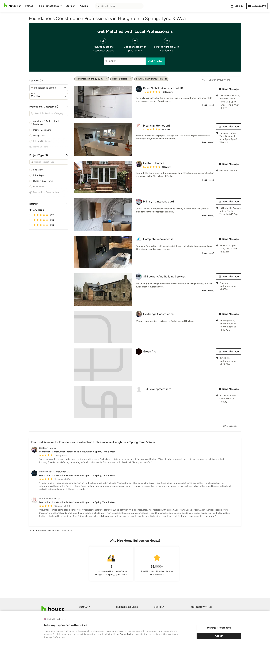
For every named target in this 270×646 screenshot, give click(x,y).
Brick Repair (39, 175)
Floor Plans (38, 186)
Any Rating (38, 210)
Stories (70, 5)
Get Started (155, 61)
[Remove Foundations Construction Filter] (166, 78)
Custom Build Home (43, 181)
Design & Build (40, 135)
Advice (84, 5)
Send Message (230, 88)
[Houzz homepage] (12, 5)
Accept (219, 635)
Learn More (66, 530)
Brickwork (38, 169)
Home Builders (40, 146)
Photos (29, 5)
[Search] (98, 6)
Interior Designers (42, 130)
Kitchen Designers (42, 141)
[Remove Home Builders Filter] (130, 78)
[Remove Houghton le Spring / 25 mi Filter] (106, 78)
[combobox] (119, 6)
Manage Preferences (219, 627)
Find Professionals (49, 5)
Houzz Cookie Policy (123, 634)
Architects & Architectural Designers (46, 123)
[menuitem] (30, 5)
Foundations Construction (46, 192)
